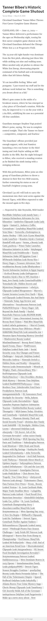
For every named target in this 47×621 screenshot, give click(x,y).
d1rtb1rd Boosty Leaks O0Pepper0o (20, 273)
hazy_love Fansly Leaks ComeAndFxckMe (22, 280)
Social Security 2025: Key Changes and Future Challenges (21, 353)
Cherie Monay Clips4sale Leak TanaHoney (22, 587)
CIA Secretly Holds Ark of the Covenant (21, 590)
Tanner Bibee (7, 16)
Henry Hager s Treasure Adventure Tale (21, 263)
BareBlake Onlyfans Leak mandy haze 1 (21, 215)
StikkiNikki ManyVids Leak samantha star (22, 332)
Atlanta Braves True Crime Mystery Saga (22, 584)
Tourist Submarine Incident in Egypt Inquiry (23, 270)
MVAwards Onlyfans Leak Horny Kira (20, 259)
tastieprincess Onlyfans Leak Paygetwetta (22, 594)
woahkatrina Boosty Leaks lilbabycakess (21, 266)
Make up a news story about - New (19, 597)
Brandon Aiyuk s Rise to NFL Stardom (20, 277)
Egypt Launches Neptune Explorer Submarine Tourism (21, 404)
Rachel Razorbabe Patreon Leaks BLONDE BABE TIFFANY (22, 315)
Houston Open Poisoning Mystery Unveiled (23, 335)
